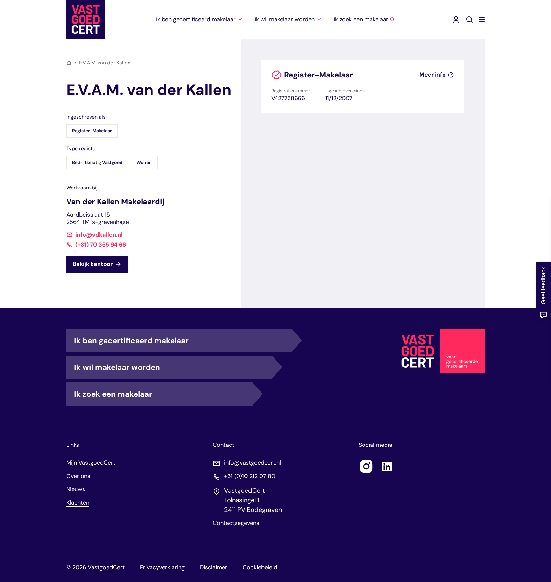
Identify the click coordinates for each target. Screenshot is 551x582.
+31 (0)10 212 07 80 (249, 476)
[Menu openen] (482, 19)
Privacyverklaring (162, 567)
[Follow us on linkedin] (386, 466)
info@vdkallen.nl (99, 235)
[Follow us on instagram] (366, 466)
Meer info (432, 74)
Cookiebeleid (260, 567)
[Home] (68, 62)
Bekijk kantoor (93, 264)
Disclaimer (213, 567)
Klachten (77, 502)
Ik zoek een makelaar (113, 394)
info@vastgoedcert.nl (252, 463)
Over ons (78, 476)
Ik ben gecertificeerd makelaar (131, 340)
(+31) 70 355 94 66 (100, 244)
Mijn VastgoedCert (90, 463)
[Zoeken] (469, 19)
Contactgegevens (236, 523)
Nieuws (75, 489)
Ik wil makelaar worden (117, 367)
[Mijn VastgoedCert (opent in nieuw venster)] (456, 19)
